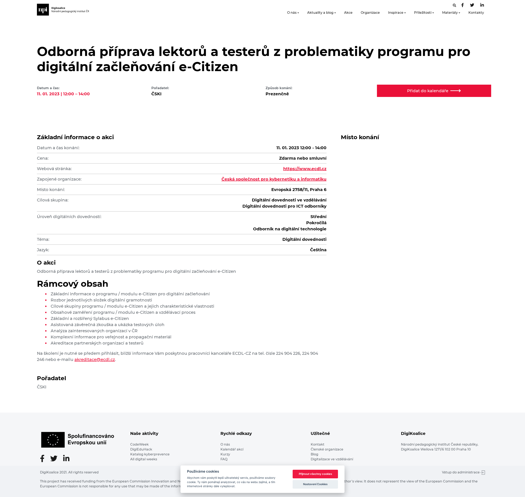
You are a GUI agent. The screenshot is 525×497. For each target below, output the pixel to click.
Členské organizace (327, 449)
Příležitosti (422, 13)
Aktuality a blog (320, 13)
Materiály (450, 13)
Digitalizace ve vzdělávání (332, 459)
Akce (348, 13)
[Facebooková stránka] (454, 5)
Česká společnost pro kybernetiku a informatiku (273, 179)
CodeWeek (139, 444)
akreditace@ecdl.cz (94, 359)
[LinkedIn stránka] (482, 5)
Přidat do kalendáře (427, 90)
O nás (292, 13)
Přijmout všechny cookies (315, 473)
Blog (314, 454)
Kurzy (225, 454)
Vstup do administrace (461, 472)
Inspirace (395, 13)
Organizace (370, 13)
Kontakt (317, 444)
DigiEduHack (141, 449)
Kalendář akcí (231, 449)
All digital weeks (143, 459)
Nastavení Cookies (315, 484)
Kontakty (476, 13)
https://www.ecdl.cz (304, 168)
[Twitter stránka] (472, 5)
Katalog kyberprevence (150, 454)
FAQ (223, 459)
